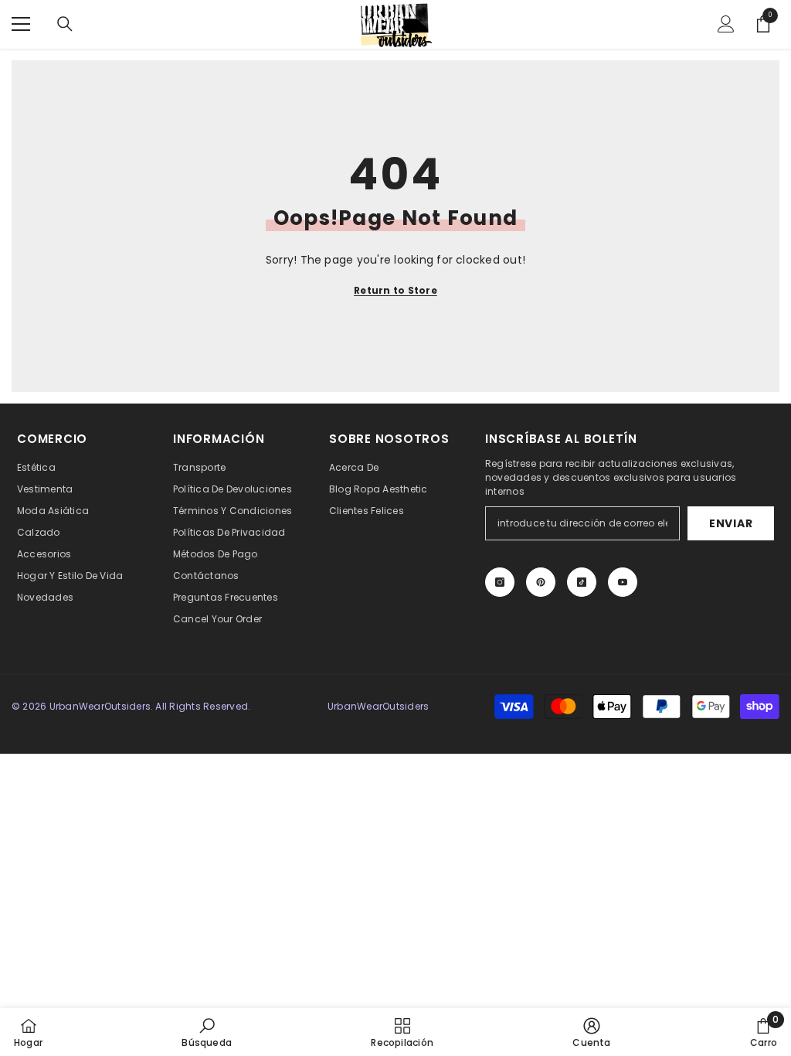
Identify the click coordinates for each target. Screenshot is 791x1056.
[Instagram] (499, 582)
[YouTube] (622, 582)
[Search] (65, 24)
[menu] (21, 24)
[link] (206, 1032)
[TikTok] (581, 582)
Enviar (730, 523)
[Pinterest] (540, 582)
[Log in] (726, 23)
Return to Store (395, 290)
